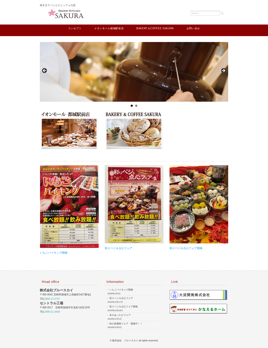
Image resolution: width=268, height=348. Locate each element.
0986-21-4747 (52, 298)
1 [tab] (132, 106)
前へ (45, 71)
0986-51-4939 (52, 311)
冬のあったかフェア (120, 315)
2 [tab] (136, 106)
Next (223, 71)
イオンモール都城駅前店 (109, 28)
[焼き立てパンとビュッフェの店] (67, 12)
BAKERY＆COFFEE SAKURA (155, 28)
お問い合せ (193, 28)
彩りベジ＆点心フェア (118, 248)
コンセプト (74, 28)
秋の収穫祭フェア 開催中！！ (125, 323)
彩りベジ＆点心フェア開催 (186, 248)
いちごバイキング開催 (53, 252)
